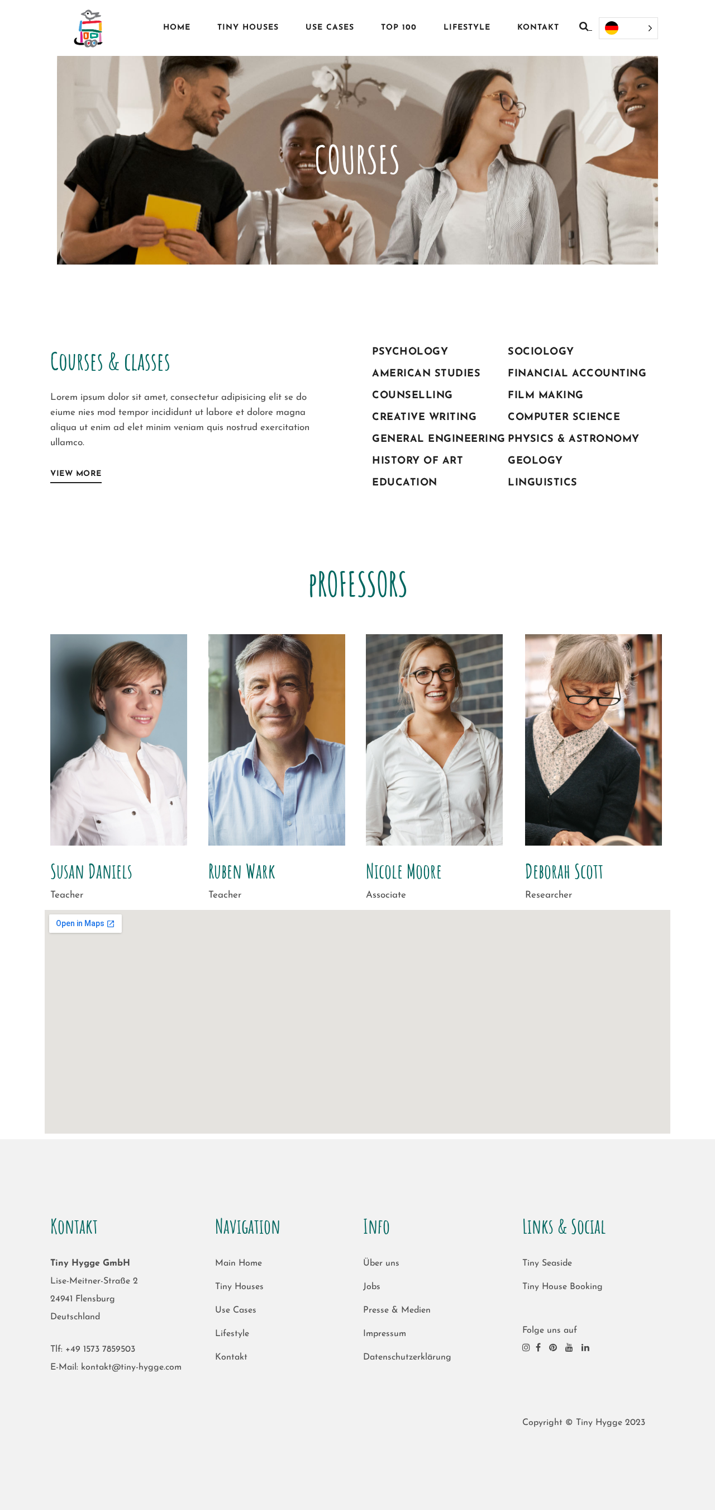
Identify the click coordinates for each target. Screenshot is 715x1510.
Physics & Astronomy (574, 440)
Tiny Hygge (599, 1422)
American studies (426, 374)
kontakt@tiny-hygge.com (131, 1367)
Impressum (384, 1333)
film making (546, 396)
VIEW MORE (76, 474)
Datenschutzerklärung (407, 1357)
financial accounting (577, 374)
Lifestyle (232, 1333)
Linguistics (543, 483)
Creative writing (424, 418)
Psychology (410, 352)
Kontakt (231, 1357)
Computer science (564, 418)
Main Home (238, 1263)
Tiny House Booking (562, 1286)
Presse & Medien (397, 1310)
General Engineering (439, 440)
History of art (417, 461)
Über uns (381, 1263)
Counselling (412, 396)
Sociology (541, 352)
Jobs (371, 1286)
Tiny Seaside (547, 1263)
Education (404, 483)
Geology (535, 461)
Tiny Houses (239, 1286)
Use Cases (235, 1310)
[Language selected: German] (628, 28)
